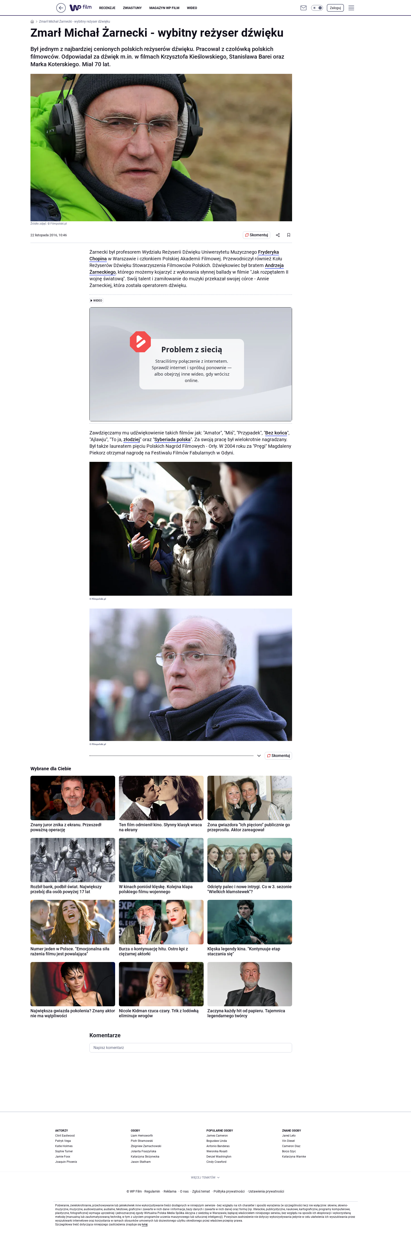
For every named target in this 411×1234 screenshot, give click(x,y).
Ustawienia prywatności (265, 1191)
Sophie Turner (64, 1151)
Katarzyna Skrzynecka (145, 1156)
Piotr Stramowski (142, 1141)
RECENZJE (107, 8)
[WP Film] (84, 8)
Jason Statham (141, 1161)
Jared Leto (289, 1135)
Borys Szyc (289, 1151)
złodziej (131, 439)
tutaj (144, 1224)
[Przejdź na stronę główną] (61, 11)
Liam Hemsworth (142, 1135)
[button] (317, 8)
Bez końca (276, 433)
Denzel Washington (218, 1156)
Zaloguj (335, 8)
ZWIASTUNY (132, 8)
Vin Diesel (288, 1141)
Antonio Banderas (218, 1146)
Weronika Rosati (216, 1151)
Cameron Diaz (291, 1146)
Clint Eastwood (65, 1135)
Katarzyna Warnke (294, 1156)
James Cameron (217, 1135)
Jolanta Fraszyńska (143, 1151)
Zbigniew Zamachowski (146, 1146)
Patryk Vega (63, 1141)
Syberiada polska (172, 439)
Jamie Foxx (62, 1156)
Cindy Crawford (216, 1161)
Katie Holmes (64, 1146)
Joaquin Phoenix (66, 1161)
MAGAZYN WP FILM (164, 8)
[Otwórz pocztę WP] (303, 8)
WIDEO (192, 8)
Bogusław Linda (216, 1141)
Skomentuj (259, 235)
